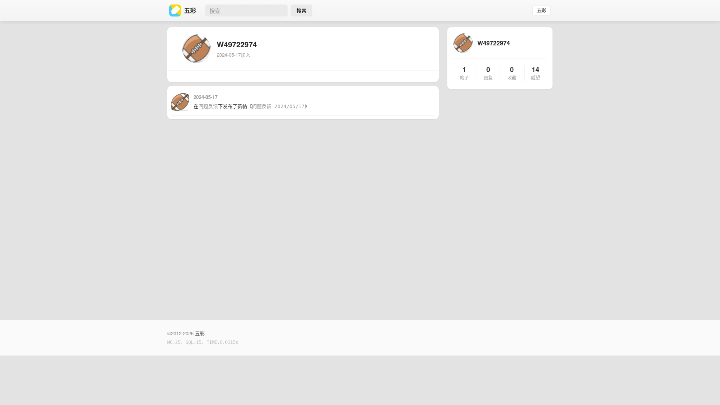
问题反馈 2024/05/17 (278, 106)
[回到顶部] (704, 388)
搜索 (301, 10)
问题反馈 (208, 106)
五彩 (541, 10)
